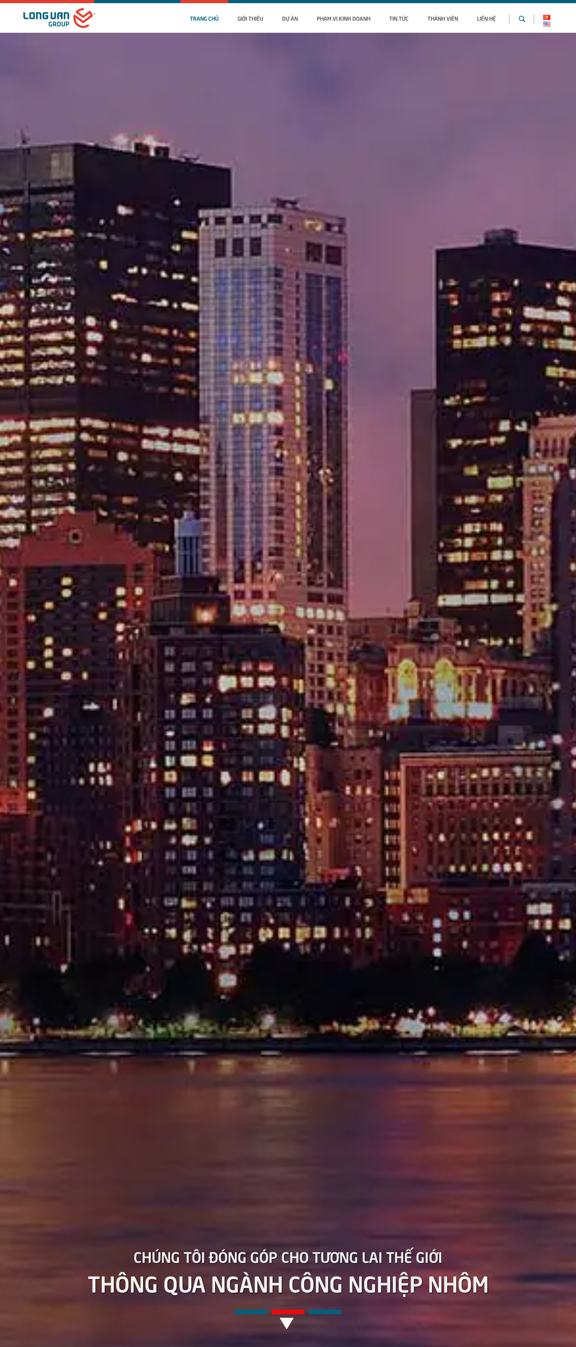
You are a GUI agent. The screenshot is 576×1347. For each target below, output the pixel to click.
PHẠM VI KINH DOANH (343, 18)
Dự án (290, 18)
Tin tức (399, 18)
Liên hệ (486, 18)
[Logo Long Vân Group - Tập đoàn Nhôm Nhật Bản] (59, 18)
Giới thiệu (250, 18)
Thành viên (443, 18)
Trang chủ (204, 18)
